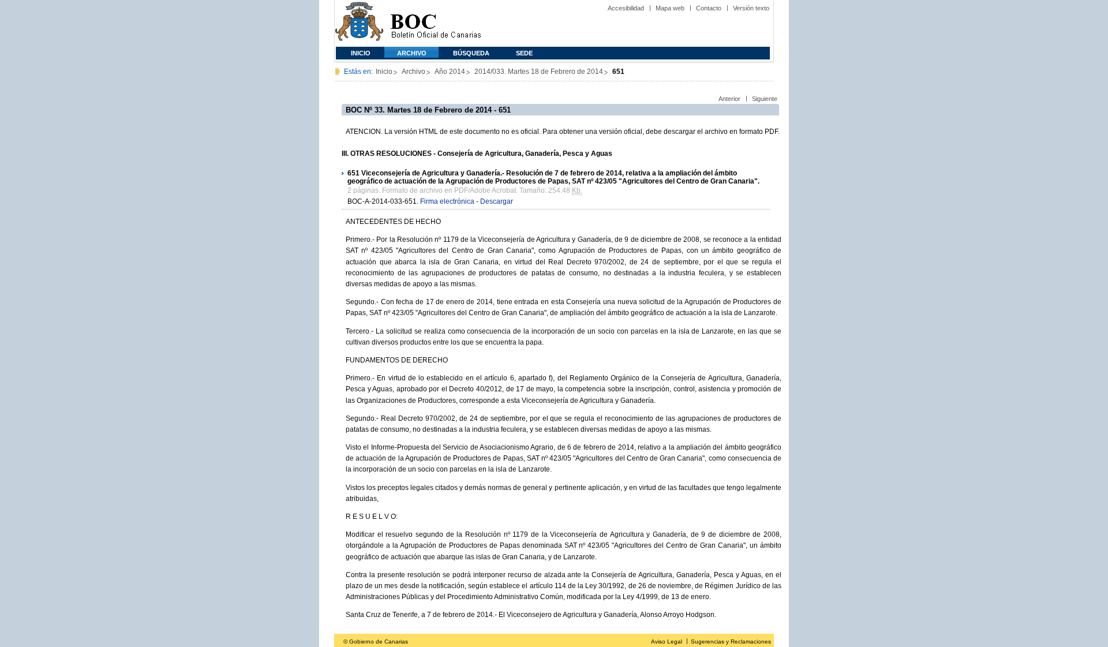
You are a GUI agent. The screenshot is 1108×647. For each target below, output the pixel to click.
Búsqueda (471, 53)
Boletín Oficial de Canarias (436, 23)
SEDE (524, 53)
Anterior (729, 98)
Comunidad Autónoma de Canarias (359, 23)
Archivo (411, 53)
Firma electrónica (447, 201)
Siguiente (764, 98)
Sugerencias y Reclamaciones (731, 641)
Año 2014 (450, 72)
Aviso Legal (666, 641)
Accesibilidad (626, 8)
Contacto (708, 8)
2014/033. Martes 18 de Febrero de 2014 (538, 72)
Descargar (496, 201)
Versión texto (751, 8)
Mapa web (670, 8)
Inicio (360, 53)
